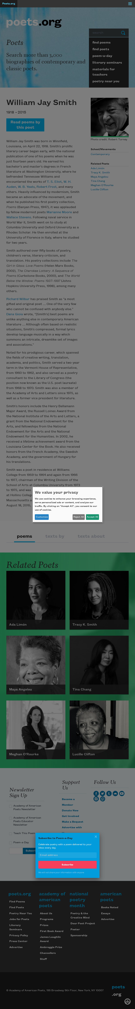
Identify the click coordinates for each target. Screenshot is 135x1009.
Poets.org (8, 3)
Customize (42, 517)
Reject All (78, 517)
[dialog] (67, 504)
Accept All (92, 517)
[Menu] (130, 3)
